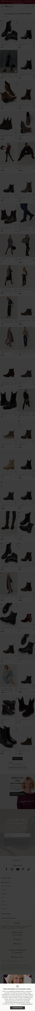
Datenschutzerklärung (26, 1004)
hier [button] (20, 1002)
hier (11, 1001)
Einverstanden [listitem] (17, 1007)
